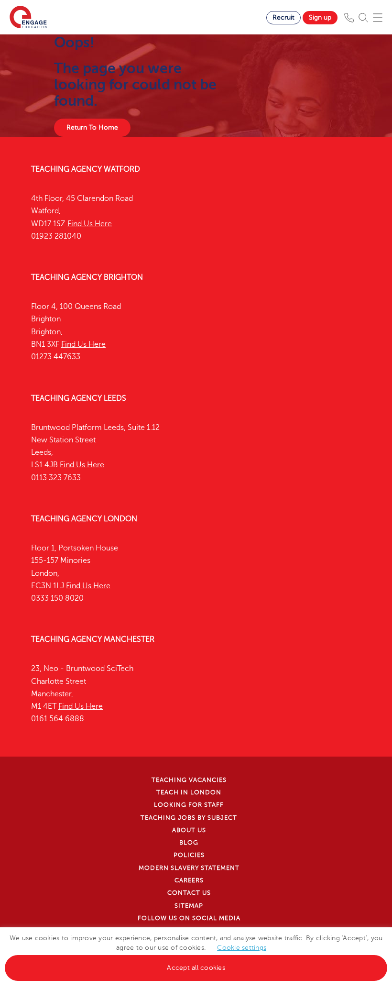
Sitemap (188, 905)
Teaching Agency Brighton (87, 277)
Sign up (320, 17)
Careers (189, 880)
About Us (189, 830)
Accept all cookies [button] (196, 967)
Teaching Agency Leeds (78, 398)
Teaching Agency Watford (85, 169)
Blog (188, 842)
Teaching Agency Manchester (92, 639)
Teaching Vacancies (189, 780)
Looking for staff (189, 805)
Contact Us (189, 893)
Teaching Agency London (84, 519)
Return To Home (92, 127)
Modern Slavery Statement (189, 868)
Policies (189, 855)
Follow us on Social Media (189, 918)
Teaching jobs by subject (189, 817)
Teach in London (188, 792)
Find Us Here (89, 224)
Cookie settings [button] (241, 947)
